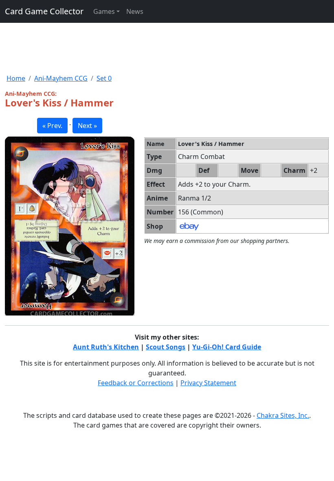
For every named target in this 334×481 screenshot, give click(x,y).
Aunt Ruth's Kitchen (106, 346)
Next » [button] (87, 125)
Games (104, 11)
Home (16, 78)
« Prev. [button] (52, 125)
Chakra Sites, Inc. (283, 415)
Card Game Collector (44, 11)
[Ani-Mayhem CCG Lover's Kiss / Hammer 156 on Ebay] (189, 225)
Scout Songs (165, 346)
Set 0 (104, 78)
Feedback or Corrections (136, 382)
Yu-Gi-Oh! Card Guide (226, 346)
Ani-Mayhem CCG (61, 78)
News (134, 11)
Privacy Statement (208, 382)
